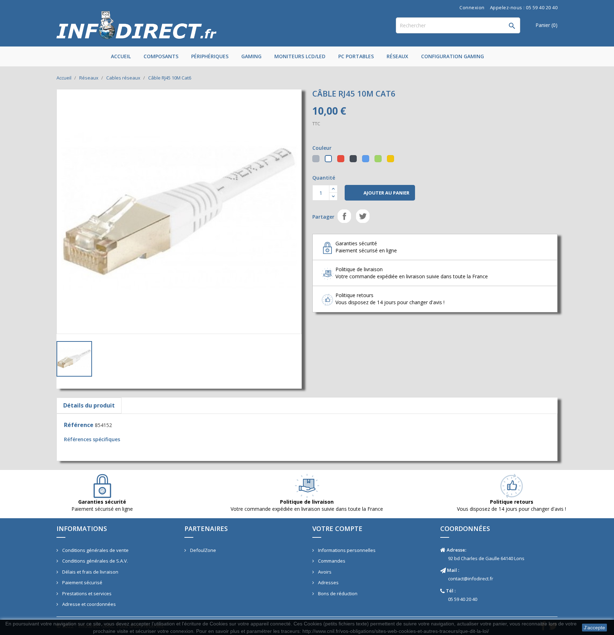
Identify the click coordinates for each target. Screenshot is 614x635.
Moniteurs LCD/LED (299, 56)
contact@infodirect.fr (470, 578)
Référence (78, 425)
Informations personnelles (346, 550)
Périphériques (209, 56)
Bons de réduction (337, 593)
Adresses (328, 582)
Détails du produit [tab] (89, 405)
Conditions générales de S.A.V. (94, 561)
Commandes (331, 561)
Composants (161, 56)
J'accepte (594, 627)
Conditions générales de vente (95, 550)
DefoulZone (202, 550)
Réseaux (397, 56)
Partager (344, 216)
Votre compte (337, 528)
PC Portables (356, 56)
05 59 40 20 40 (462, 599)
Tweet (363, 216)
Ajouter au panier (379, 193)
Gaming (251, 56)
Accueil (121, 56)
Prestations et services (86, 593)
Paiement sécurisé (81, 582)
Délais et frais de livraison (89, 572)
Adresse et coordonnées (88, 604)
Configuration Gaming (452, 56)
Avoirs (324, 572)
